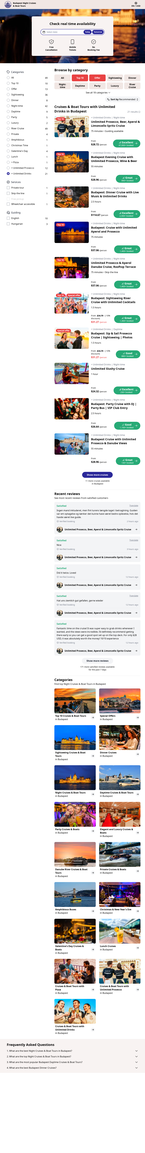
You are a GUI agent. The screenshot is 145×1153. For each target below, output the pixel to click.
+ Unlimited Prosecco (22, 167)
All (12, 77)
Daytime (15, 111)
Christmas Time (19, 145)
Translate (133, 505)
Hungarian (17, 223)
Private (15, 134)
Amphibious (17, 139)
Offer (14, 88)
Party (14, 117)
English (15, 218)
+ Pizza (15, 162)
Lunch (14, 156)
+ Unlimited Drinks (21, 173)
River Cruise (17, 128)
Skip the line (17, 193)
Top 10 (14, 83)
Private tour (17, 187)
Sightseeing (17, 94)
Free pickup (17, 199)
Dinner (15, 100)
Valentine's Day (19, 151)
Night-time (17, 105)
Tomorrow (98, 32)
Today (87, 32)
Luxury (15, 122)
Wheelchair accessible (23, 204)
